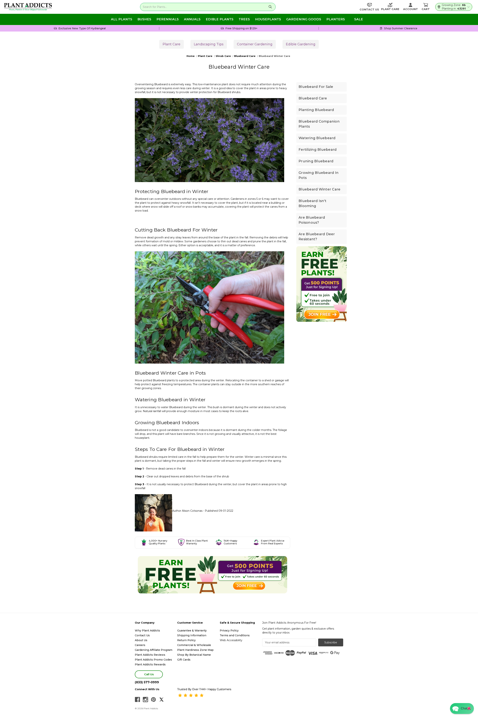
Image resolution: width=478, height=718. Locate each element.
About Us (141, 640)
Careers (140, 645)
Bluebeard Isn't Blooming (312, 203)
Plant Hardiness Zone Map (195, 650)
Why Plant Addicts (147, 630)
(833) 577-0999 (147, 682)
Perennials (167, 19)
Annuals (192, 19)
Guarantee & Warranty (192, 630)
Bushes (144, 19)
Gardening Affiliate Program (153, 650)
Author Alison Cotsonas (187, 510)
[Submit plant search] (270, 7)
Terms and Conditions (235, 635)
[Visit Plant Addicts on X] (161, 699)
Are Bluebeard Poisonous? (312, 220)
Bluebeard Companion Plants (319, 124)
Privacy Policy (229, 630)
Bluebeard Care (313, 98)
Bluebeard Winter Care (319, 189)
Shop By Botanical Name (194, 654)
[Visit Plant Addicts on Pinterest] (153, 699)
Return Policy (186, 640)
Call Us (149, 674)
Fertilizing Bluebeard (317, 150)
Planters (335, 19)
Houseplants (268, 19)
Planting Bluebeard (316, 110)
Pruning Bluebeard (316, 161)
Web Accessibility (231, 640)
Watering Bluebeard (317, 138)
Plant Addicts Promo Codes (153, 659)
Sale (358, 19)
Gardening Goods (303, 19)
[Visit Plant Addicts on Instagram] (145, 699)
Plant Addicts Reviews (150, 654)
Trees (244, 19)
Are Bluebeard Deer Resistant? (317, 236)
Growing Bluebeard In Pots (319, 175)
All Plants (121, 19)
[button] (462, 708)
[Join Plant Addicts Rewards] (212, 574)
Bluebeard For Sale (316, 87)
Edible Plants (219, 19)
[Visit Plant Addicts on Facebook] (137, 699)
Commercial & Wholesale (194, 645)
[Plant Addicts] (28, 7)
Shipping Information (191, 635)
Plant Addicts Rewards (150, 664)
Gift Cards (183, 659)
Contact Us (142, 635)
